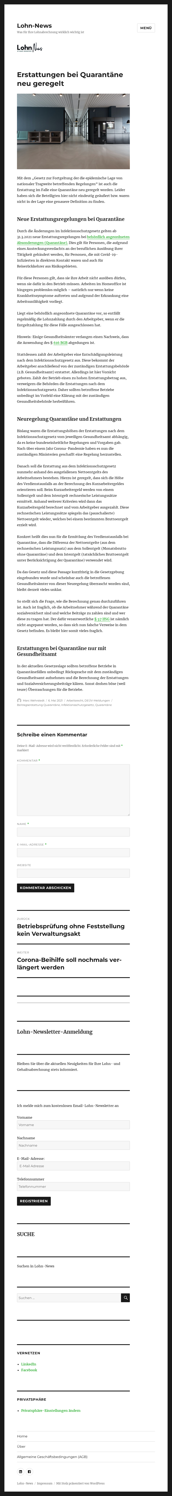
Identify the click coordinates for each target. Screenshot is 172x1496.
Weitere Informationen (86, 813)
